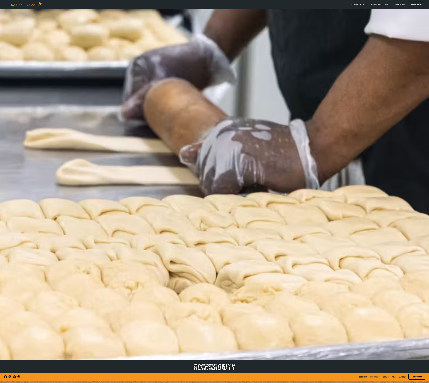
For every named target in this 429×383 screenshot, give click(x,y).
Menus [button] (365, 4)
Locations (355, 4)
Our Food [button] (389, 4)
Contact (402, 377)
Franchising (400, 4)
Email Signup (417, 377)
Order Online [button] (416, 4)
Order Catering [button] (376, 4)
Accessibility (375, 377)
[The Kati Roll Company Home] (23, 4)
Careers (386, 377)
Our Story (363, 377)
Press (394, 377)
